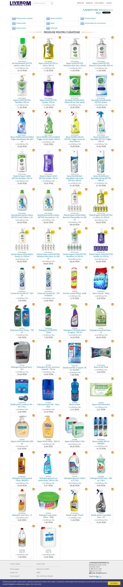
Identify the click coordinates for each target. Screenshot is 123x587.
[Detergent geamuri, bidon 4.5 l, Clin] (86, 452)
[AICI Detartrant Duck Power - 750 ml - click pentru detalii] (22, 315)
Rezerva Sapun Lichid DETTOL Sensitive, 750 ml (22, 177)
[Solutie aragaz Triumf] (86, 489)
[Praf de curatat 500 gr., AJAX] (86, 267)
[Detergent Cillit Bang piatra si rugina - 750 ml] (86, 304)
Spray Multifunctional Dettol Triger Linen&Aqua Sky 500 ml (22, 139)
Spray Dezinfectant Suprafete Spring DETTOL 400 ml (101, 178)
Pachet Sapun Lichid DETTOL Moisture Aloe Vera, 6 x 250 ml (48, 256)
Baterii (52, 23)
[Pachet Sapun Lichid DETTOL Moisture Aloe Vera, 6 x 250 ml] (60, 228)
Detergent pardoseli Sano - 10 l (22, 368)
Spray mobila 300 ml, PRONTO (101, 442)
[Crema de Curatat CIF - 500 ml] (34, 267)
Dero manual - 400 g (101, 293)
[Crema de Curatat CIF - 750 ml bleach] (60, 267)
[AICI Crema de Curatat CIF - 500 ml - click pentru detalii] (22, 278)
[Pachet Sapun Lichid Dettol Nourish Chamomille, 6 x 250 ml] (86, 189)
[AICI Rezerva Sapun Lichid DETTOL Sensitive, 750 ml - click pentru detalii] (22, 161)
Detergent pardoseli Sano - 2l (101, 331)
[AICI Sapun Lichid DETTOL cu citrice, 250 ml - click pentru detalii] (48, 48)
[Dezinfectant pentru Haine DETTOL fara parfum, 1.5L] (60, 189)
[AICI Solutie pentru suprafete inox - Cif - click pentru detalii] (101, 500)
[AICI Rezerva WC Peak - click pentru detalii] (101, 352)
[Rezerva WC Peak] (112, 341)
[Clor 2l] (34, 526)
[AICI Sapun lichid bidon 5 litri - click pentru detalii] (74, 426)
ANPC (38, 573)
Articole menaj (20, 28)
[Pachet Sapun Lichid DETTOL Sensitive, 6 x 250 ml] (86, 228)
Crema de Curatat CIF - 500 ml (22, 294)
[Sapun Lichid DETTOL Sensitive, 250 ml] (34, 74)
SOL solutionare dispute (45, 576)
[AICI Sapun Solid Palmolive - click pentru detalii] (101, 390)
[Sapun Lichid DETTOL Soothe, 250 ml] (60, 74)
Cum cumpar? (15, 576)
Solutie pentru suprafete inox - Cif (101, 516)
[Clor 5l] (60, 526)
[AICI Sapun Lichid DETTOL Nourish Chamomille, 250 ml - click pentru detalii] (101, 48)
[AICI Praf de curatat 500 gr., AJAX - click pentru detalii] (74, 278)
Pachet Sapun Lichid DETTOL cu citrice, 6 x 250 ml (101, 216)
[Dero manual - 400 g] (112, 267)
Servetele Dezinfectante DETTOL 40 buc (101, 101)
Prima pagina (14, 569)
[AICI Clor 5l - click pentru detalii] (48, 537)
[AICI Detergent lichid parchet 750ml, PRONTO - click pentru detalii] (22, 463)
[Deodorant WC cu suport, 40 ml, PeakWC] (86, 341)
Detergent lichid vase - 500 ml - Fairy (101, 479)
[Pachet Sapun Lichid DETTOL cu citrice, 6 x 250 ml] (112, 189)
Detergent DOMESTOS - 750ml (48, 331)
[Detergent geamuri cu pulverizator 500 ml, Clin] (60, 452)
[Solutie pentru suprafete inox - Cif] (112, 489)
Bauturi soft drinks (56, 18)
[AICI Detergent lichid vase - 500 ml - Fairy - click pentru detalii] (101, 463)
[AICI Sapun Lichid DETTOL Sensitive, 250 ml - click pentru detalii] (22, 85)
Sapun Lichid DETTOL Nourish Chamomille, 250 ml (101, 64)
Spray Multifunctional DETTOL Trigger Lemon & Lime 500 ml (75, 139)
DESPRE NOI (89, 3)
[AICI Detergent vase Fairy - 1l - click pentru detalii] (22, 500)
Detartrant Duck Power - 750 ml (22, 331)
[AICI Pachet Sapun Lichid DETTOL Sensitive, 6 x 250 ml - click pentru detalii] (74, 239)
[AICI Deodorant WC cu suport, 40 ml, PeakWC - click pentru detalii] (74, 352)
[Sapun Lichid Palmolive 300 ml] (34, 415)
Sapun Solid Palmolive (101, 405)
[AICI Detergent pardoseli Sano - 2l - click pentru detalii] (101, 315)
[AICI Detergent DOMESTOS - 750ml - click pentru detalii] (48, 315)
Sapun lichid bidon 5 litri (75, 441)
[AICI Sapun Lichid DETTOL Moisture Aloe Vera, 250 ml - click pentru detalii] (74, 48)
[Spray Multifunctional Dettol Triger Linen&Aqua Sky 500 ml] (34, 111)
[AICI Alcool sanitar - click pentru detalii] (74, 390)
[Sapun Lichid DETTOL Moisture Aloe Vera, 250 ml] (86, 37)
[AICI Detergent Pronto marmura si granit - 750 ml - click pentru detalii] (48, 352)
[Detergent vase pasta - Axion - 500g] (60, 489)
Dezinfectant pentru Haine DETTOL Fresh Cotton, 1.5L (22, 216)
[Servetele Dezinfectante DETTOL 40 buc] (112, 74)
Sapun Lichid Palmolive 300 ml (22, 442)
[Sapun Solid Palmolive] (112, 378)
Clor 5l (48, 552)
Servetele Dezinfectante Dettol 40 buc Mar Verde (75, 101)
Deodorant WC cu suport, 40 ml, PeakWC (74, 369)
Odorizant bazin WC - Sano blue (48, 406)
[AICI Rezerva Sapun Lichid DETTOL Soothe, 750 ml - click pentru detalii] (48, 161)
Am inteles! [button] (114, 583)
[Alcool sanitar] (86, 378)
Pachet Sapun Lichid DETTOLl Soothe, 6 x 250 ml (101, 255)
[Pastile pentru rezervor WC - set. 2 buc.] (34, 378)
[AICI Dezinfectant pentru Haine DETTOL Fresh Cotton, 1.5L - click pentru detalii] (22, 200)
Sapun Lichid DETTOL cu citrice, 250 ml (48, 64)
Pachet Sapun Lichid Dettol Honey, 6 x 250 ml (22, 255)
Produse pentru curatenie (24, 18)
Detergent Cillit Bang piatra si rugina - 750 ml (75, 331)
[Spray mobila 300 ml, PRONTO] (112, 415)
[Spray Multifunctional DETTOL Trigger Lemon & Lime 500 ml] (86, 111)
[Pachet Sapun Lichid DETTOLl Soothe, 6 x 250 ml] (112, 228)
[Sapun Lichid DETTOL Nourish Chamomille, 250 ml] (112, 37)
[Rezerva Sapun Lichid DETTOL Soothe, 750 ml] (60, 150)
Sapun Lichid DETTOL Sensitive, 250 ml (22, 101)
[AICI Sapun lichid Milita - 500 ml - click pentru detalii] (48, 426)
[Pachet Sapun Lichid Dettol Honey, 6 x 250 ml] (34, 228)
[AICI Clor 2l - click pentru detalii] (22, 537)
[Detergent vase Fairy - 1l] (34, 489)
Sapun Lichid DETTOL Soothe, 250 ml (48, 101)
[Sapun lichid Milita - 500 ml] (60, 415)
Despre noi (14, 573)
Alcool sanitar (74, 405)
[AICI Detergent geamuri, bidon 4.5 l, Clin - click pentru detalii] (74, 463)
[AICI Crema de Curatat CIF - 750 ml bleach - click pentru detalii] (48, 278)
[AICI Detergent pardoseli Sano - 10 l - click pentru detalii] (22, 352)
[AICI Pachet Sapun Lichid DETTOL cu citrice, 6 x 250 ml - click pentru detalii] (101, 200)
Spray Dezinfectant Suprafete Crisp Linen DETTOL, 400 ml (74, 178)
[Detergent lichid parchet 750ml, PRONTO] (34, 452)
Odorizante (54, 28)
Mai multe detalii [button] (36, 584)
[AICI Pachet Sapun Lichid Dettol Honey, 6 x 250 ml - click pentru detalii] (22, 239)
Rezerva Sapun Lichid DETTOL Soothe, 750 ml (48, 177)
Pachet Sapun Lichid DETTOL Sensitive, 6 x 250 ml (74, 255)
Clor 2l (22, 552)
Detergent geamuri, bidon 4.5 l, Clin (74, 479)
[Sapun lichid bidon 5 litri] (86, 415)
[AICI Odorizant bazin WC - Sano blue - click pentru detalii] (48, 390)
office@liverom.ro (101, 573)
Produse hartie (21, 23)
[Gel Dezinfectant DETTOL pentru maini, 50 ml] (34, 37)
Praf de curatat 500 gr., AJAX (74, 293)
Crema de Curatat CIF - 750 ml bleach (48, 294)
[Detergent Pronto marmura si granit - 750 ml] (60, 341)
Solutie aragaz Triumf (74, 515)
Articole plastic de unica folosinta (95, 23)
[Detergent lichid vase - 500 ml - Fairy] (112, 452)
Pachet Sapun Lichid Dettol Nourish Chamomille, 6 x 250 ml (74, 217)
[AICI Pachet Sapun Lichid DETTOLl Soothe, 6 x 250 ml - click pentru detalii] (101, 239)
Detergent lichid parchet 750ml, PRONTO (22, 479)
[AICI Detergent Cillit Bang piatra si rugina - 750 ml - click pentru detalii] (74, 315)
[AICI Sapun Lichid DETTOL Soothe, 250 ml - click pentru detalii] (48, 85)
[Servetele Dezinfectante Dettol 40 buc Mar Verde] (86, 74)
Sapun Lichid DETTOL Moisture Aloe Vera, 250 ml (75, 64)
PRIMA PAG (80, 3)
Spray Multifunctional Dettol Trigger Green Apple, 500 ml (48, 138)
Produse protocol (90, 18)
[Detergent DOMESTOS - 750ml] (60, 304)
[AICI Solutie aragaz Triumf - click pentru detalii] (74, 500)
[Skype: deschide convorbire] (98, 576)
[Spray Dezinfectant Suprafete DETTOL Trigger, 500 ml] (112, 111)
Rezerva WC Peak (101, 367)
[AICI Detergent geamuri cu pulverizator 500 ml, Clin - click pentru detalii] (48, 463)
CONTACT (109, 3)
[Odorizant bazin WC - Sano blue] (60, 378)
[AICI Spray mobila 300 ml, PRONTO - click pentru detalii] (101, 426)
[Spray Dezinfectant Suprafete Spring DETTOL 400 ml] (112, 150)
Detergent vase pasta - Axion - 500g (48, 516)
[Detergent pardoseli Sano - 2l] (112, 304)
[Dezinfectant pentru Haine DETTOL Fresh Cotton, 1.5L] (34, 189)
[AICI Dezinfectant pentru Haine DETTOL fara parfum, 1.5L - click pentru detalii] (48, 200)
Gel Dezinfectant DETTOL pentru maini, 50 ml (22, 64)
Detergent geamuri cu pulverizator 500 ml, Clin (48, 479)
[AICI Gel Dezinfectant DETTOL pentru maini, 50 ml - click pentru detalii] (22, 48)
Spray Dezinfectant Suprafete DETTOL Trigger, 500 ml (100, 139)
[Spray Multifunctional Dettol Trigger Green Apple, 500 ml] (60, 111)
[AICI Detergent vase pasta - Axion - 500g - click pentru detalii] (48, 500)
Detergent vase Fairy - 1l (22, 515)
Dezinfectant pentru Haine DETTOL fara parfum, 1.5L (48, 216)
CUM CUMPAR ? (99, 3)
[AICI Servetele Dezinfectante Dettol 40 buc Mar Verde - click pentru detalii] (74, 85)
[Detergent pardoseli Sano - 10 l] (34, 341)
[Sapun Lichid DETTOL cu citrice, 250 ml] (60, 37)
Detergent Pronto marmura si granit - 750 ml (48, 368)
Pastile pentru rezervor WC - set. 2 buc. (21, 406)
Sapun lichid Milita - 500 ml (48, 441)
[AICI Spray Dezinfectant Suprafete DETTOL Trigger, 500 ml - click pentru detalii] (101, 122)
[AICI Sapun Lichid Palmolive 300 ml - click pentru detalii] (22, 426)
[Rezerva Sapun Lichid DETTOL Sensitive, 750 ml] (34, 150)
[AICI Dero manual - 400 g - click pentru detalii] (101, 278)
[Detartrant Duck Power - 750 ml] (34, 304)
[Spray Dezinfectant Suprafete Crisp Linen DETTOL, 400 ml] (86, 150)
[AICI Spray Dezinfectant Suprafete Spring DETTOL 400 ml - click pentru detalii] (101, 161)
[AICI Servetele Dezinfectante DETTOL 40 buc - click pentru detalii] (101, 85)
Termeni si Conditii (43, 569)
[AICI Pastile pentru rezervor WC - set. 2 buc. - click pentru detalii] (22, 390)
